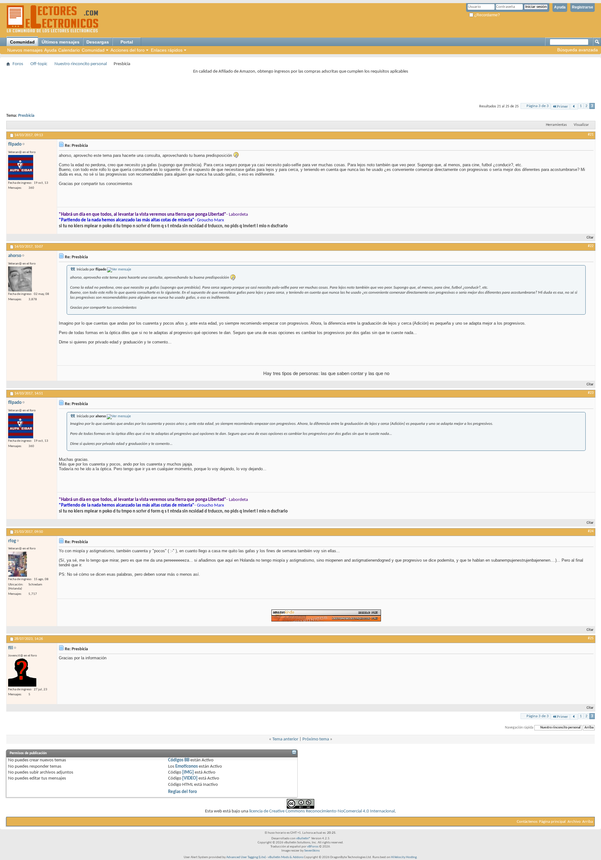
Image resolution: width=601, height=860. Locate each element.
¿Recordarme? (486, 15)
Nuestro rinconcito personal (80, 64)
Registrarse (582, 7)
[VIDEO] (190, 778)
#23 (590, 393)
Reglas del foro (182, 792)
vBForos (312, 846)
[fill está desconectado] (22, 672)
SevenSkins (312, 850)
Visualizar (581, 125)
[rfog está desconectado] (17, 564)
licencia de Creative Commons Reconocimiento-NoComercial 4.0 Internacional (322, 811)
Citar (590, 237)
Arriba (588, 727)
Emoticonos (186, 766)
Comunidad (22, 41)
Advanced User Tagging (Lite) (246, 857)
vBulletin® (303, 838)
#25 (590, 638)
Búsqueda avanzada (577, 49)
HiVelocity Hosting (404, 857)
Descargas (97, 41)
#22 (590, 246)
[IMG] (188, 772)
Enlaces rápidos (166, 50)
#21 (590, 134)
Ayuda (560, 7)
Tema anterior (285, 739)
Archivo (574, 822)
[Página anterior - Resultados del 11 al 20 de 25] (574, 107)
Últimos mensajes (61, 41)
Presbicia (26, 115)
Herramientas (556, 125)
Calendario (69, 50)
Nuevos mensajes (25, 50)
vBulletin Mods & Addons (285, 857)
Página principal (552, 822)
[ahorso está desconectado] (20, 278)
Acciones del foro (127, 50)
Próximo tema (315, 739)
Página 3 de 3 (538, 106)
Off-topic (38, 64)
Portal (127, 41)
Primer (562, 107)
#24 (590, 531)
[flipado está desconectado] (20, 167)
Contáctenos (527, 822)
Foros (18, 64)
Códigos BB (178, 760)
